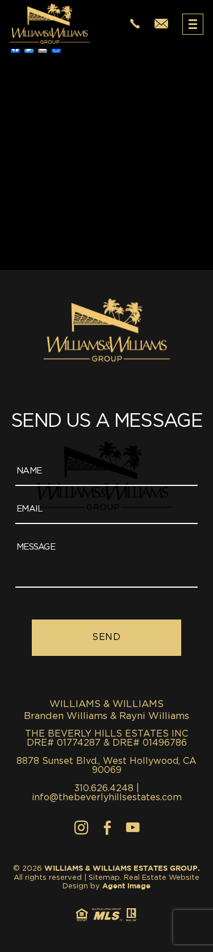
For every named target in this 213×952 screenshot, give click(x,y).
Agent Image (126, 886)
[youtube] (132, 827)
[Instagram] (81, 827)
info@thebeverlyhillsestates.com (107, 797)
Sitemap (104, 878)
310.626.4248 (103, 788)
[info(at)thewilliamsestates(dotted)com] (161, 24)
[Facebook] (107, 827)
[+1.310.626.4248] (135, 24)
